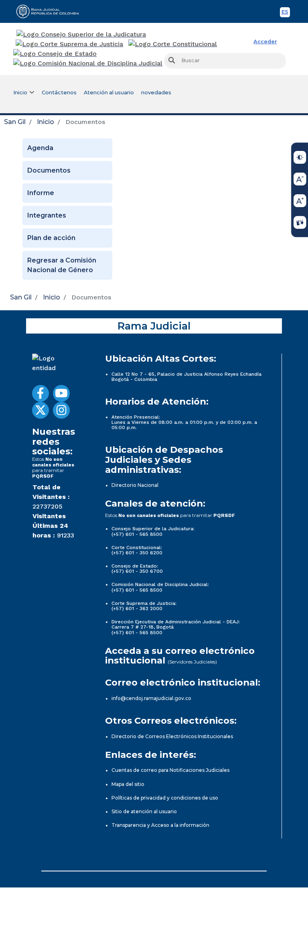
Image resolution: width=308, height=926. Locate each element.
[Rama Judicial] (51, 11)
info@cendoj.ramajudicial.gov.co (151, 698)
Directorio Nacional (134, 485)
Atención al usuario (109, 93)
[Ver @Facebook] (40, 393)
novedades (156, 93)
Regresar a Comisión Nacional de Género (61, 265)
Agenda (40, 148)
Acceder (265, 42)
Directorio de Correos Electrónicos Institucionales (172, 736)
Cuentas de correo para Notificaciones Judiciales (170, 770)
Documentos (49, 170)
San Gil (15, 122)
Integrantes (46, 215)
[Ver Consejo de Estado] (55, 54)
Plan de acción (51, 238)
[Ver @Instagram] (61, 410)
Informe (40, 193)
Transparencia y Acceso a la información (160, 825)
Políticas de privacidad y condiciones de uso (164, 798)
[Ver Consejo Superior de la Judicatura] (81, 34)
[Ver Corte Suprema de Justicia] (69, 44)
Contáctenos (59, 93)
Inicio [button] (20, 93)
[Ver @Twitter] (40, 410)
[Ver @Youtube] (61, 393)
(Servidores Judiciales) (192, 662)
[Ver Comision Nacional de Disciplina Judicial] (87, 63)
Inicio (45, 122)
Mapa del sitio (127, 784)
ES (286, 13)
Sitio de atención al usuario (144, 811)
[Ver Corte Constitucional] (173, 44)
